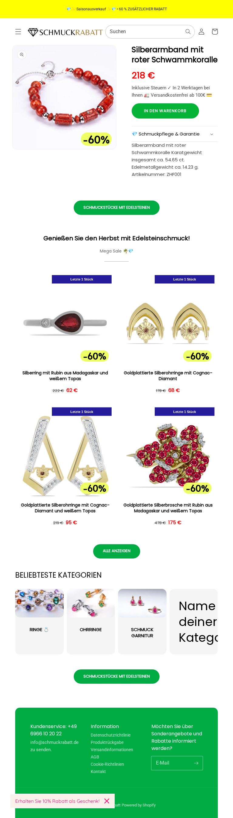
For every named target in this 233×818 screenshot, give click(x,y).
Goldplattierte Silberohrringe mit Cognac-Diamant (168, 376)
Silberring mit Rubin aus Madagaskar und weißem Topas (65, 376)
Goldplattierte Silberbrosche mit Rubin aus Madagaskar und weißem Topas (168, 508)
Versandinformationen (112, 749)
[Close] (106, 801)
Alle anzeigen (116, 551)
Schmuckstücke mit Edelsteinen (116, 207)
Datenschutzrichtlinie (110, 735)
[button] (18, 31)
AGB (95, 756)
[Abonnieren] (196, 763)
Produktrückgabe (107, 742)
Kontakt (98, 771)
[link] (194, 622)
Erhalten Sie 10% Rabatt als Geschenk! (57, 801)
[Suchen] (188, 31)
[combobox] (150, 32)
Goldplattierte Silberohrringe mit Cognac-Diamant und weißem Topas (65, 508)
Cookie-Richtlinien (107, 764)
